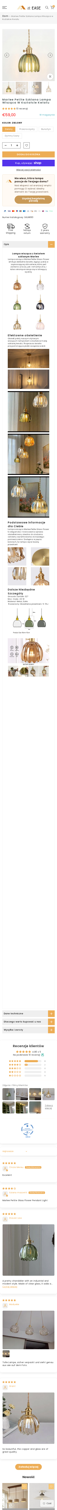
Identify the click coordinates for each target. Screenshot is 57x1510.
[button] (9, 108)
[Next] (50, 55)
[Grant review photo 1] (28, 1418)
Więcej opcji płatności (28, 169)
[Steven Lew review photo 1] (28, 1250)
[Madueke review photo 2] (6, 1353)
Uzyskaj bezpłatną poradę (33, 199)
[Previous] (7, 55)
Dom (5, 16)
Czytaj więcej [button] (9, 1286)
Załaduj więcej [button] (28, 1467)
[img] (9, 1163)
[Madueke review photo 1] (28, 1330)
